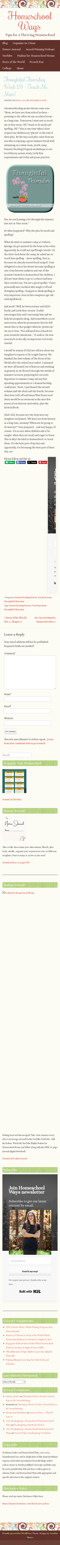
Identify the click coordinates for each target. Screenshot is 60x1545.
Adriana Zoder (38, 100)
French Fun (37, 62)
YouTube (7, 55)
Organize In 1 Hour (24, 43)
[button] (30, 1233)
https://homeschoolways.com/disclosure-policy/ (25, 1503)
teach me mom (45, 597)
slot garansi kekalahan (16, 1412)
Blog (5, 43)
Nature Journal (11, 49)
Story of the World (13, 62)
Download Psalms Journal (14, 1158)
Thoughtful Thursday (14, 601)
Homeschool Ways (30, 21)
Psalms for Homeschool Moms (35, 55)
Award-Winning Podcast (40, 49)
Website (8, 718)
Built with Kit (30, 1291)
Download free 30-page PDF (16, 862)
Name (7, 694)
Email (7, 706)
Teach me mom (39, 605)
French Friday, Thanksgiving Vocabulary (32, 1433)
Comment (10, 653)
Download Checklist (12, 799)
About (20, 68)
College (7, 68)
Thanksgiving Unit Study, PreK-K (29, 1424)
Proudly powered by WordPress (16, 1533)
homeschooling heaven (26, 597)
